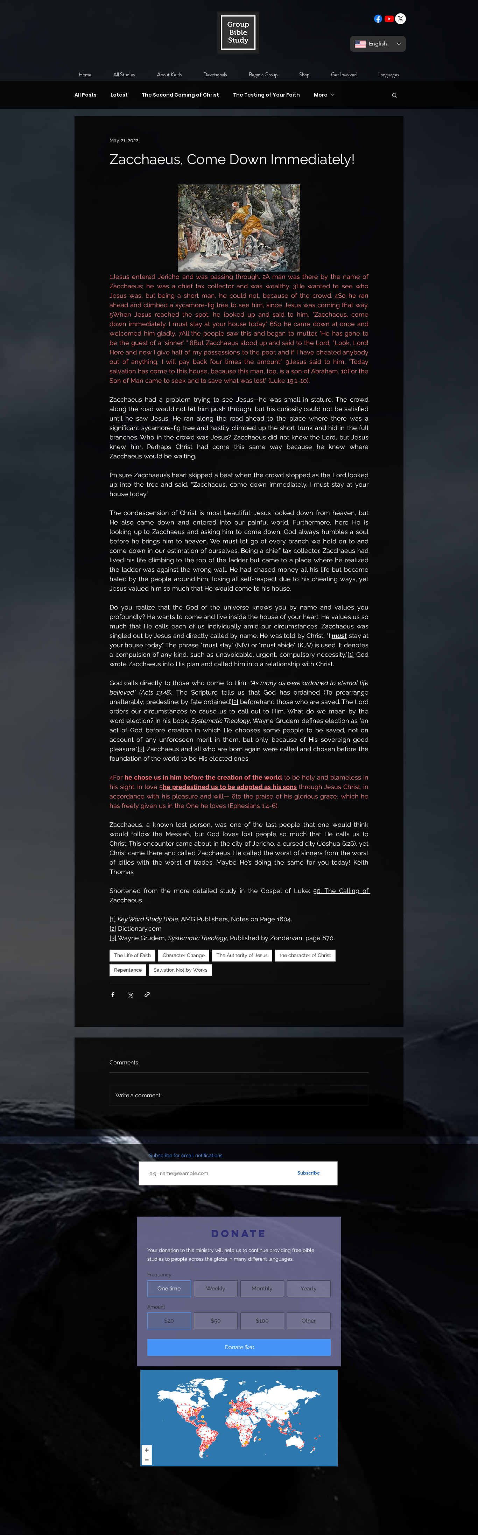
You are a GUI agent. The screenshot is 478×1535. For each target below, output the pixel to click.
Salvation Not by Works (181, 970)
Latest (119, 95)
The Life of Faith (132, 955)
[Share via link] (147, 994)
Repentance (128, 970)
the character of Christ (305, 955)
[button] (394, 95)
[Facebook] (378, 18)
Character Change (184, 955)
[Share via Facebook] (113, 994)
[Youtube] (389, 18)
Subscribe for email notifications (186, 1155)
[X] (400, 18)
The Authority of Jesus (242, 955)
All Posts (86, 95)
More (321, 95)
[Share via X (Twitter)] (130, 994)
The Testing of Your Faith (266, 95)
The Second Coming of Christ (180, 95)
